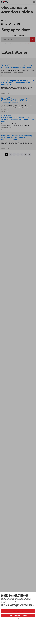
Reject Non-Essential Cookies (18, 615)
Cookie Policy (18, 618)
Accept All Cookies (18, 611)
